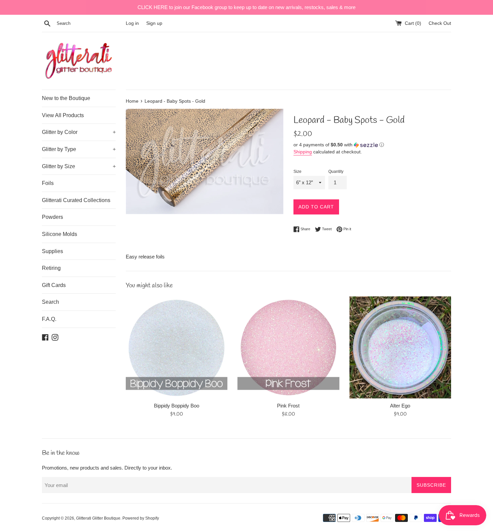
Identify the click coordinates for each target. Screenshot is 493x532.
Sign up (154, 23)
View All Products (63, 115)
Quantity (335, 171)
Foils (48, 183)
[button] (372, 145)
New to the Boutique (66, 98)
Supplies (52, 251)
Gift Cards (54, 285)
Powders (52, 217)
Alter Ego (400, 405)
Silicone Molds (59, 234)
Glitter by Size (79, 166)
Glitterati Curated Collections (76, 200)
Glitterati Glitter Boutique (98, 518)
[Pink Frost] (288, 347)
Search (50, 302)
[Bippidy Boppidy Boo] (176, 347)
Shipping (302, 151)
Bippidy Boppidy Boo (176, 405)
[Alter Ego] (400, 347)
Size (297, 171)
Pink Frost (288, 405)
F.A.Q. (49, 319)
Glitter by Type (79, 149)
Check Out (440, 23)
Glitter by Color (79, 132)
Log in (132, 23)
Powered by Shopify (140, 518)
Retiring (51, 268)
